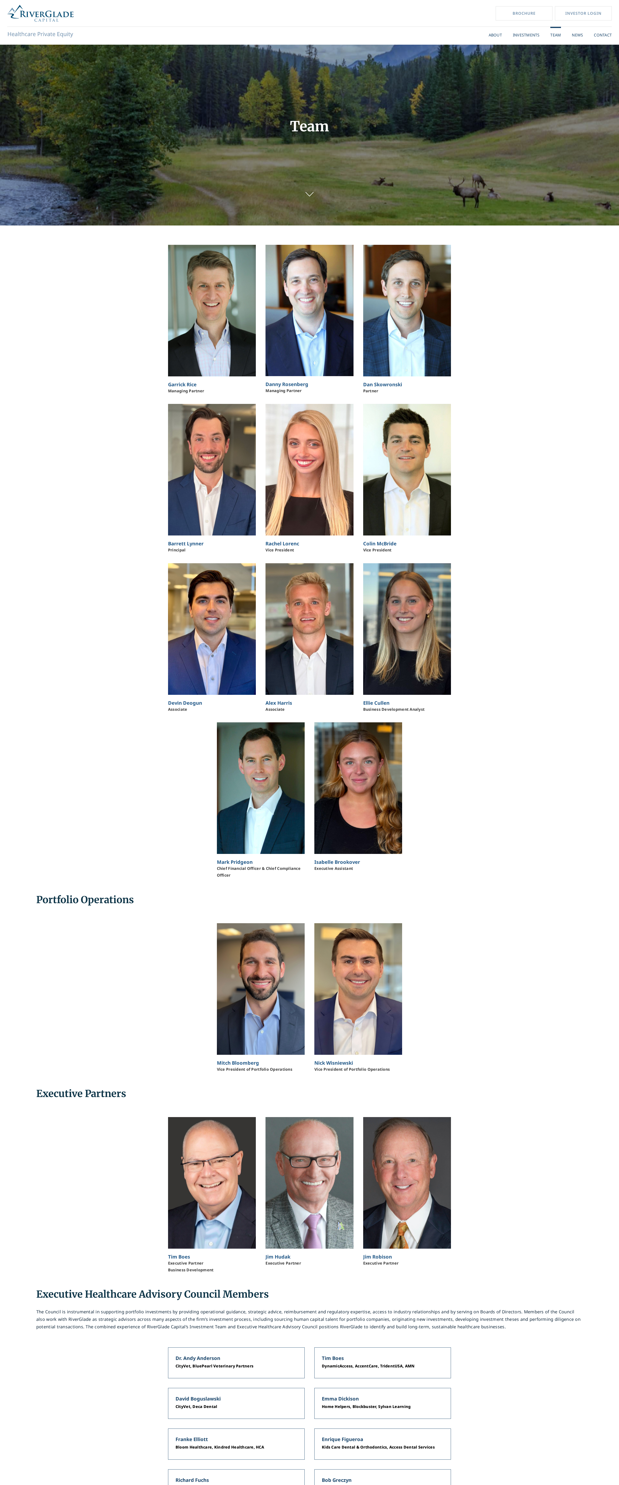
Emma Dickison (340, 1398)
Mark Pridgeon (235, 862)
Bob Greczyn (337, 1480)
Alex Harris (278, 703)
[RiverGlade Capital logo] (40, 7)
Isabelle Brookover (337, 862)
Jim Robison (377, 1256)
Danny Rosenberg (286, 384)
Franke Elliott (192, 1439)
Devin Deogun (185, 703)
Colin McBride (380, 543)
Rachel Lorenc (282, 543)
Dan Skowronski (382, 384)
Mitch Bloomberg (238, 1063)
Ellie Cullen (376, 703)
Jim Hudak (277, 1256)
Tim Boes (179, 1256)
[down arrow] (309, 194)
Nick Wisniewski (333, 1063)
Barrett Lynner (186, 543)
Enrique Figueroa (342, 1439)
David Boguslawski (198, 1398)
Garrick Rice (182, 384)
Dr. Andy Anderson (198, 1358)
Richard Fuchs (192, 1480)
